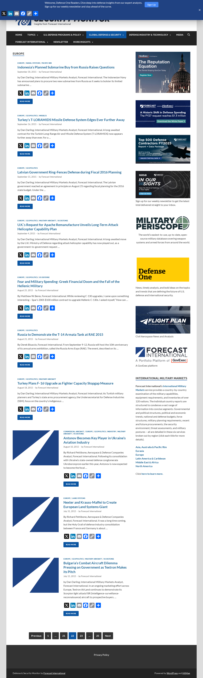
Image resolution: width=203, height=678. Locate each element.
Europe (21, 63)
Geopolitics (32, 116)
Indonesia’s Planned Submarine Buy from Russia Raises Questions (66, 67)
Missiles (43, 116)
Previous (36, 635)
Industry (111, 431)
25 (97, 635)
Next (108, 635)
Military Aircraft (47, 220)
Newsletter (60, 42)
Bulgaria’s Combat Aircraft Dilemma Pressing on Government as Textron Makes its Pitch (95, 567)
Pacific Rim (47, 63)
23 (81, 635)
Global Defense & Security (105, 35)
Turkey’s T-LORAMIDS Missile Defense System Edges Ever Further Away (71, 120)
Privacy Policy (101, 654)
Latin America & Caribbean (151, 458)
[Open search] (188, 34)
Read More (23, 100)
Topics (31, 35)
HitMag (186, 673)
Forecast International (30, 42)
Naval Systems (33, 63)
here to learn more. (152, 473)
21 (63, 635)
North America (144, 466)
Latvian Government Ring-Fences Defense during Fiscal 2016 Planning (69, 172)
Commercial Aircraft (73, 431)
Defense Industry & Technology (148, 35)
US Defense (63, 220)
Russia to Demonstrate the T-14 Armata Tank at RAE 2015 (60, 334)
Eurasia (140, 450)
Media (179, 35)
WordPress (172, 673)
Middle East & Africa (147, 462)
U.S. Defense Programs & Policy (62, 35)
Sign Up (151, 4)
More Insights (81, 42)
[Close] (199, 10)
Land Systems (78, 498)
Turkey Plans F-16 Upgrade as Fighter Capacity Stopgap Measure (65, 383)
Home (18, 35)
